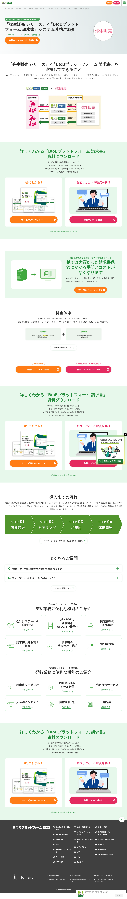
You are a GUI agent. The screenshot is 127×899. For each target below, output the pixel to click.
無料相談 (116, 2)
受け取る (119, 895)
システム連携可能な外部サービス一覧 (34, 9)
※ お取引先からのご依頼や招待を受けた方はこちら (63, 231)
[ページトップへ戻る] (122, 819)
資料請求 (109, 2)
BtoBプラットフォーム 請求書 (13, 9)
